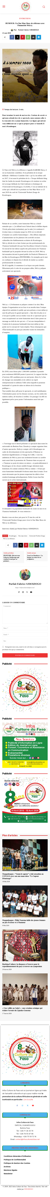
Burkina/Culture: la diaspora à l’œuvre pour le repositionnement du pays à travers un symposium (22, 965)
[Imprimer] (33, 37)
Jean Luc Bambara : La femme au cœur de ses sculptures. (35, 557)
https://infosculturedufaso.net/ (25, 587)
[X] (17, 37)
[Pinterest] (22, 37)
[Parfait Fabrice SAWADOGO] (12, 30)
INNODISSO (28, 1189)
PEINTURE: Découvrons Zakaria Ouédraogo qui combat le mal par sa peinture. (11, 558)
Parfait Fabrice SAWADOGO (28, 30)
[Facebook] (12, 37)
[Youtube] (31, 591)
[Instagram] (23, 591)
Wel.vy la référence (9, 538)
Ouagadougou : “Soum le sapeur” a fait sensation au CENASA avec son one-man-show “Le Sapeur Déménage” (22, 876)
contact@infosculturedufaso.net (27, 1139)
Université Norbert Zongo (37, 536)
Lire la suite (28, 1099)
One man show (22, 536)
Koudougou (13, 536)
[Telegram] (38, 37)
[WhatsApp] (28, 37)
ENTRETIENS (25, 18)
